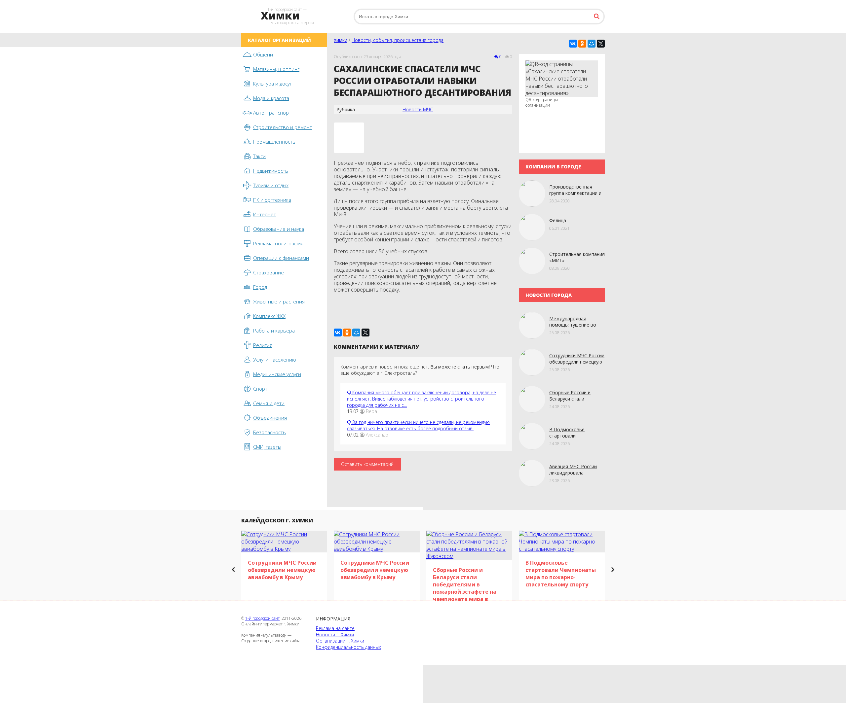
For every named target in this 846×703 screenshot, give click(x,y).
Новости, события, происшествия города (397, 40)
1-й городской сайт (262, 618)
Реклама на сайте (335, 628)
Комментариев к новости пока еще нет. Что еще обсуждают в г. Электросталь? (419, 370)
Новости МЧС (418, 109)
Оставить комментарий (367, 464)
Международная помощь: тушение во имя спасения (572, 324)
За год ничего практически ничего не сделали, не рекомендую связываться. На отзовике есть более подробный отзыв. (418, 425)
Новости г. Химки (335, 634)
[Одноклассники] (582, 44)
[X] (601, 44)
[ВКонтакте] (573, 44)
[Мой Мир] (592, 44)
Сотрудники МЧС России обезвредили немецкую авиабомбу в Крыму (576, 361)
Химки (340, 40)
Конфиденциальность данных (348, 647)
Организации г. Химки (340, 641)
